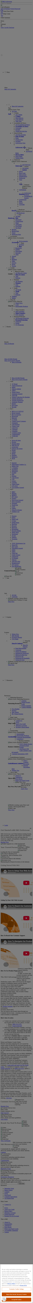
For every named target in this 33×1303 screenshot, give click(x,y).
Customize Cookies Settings (16, 1289)
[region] (16, 1283)
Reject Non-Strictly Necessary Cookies (16, 1294)
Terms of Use (23, 1285)
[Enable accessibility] (4, 1299)
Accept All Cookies (16, 1299)
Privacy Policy (11, 1283)
